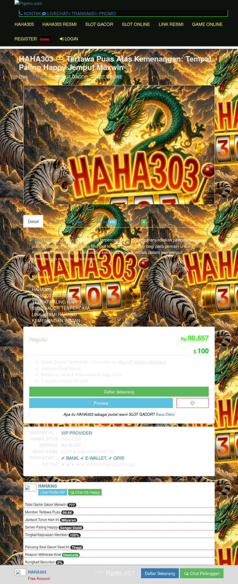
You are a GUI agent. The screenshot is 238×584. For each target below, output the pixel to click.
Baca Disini (165, 414)
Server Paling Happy (53, 527)
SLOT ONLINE (136, 24)
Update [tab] (76, 221)
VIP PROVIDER (76, 433)
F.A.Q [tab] (53, 221)
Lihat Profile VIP (52, 492)
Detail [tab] (33, 221)
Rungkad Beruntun (43, 562)
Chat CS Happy (87, 492)
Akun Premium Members (143, 362)
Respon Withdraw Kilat (51, 555)
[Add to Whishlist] (192, 403)
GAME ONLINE (207, 24)
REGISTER (32, 38)
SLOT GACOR (99, 24)
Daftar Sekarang (119, 392)
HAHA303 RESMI (59, 24)
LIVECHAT (57, 13)
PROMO (107, 13)
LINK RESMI (171, 24)
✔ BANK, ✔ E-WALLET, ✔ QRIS (92, 458)
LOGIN (71, 38)
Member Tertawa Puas (48, 512)
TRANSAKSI (83, 13)
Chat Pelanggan (204, 573)
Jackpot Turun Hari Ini (50, 520)
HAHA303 (24, 24)
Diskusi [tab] (104, 221)
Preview (101, 403)
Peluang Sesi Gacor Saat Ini (53, 547)
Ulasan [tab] (136, 221)
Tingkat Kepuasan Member (52, 535)
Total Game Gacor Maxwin (50, 505)
